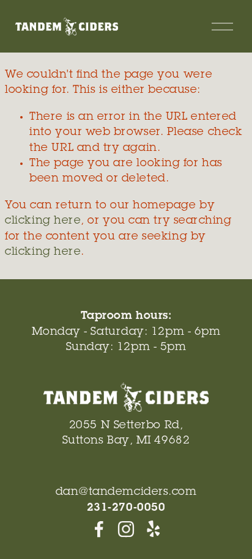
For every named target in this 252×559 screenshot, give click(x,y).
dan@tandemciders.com (126, 492)
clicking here (43, 221)
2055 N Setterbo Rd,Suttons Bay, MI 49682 (126, 433)
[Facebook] (99, 529)
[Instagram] (126, 529)
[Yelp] (152, 529)
